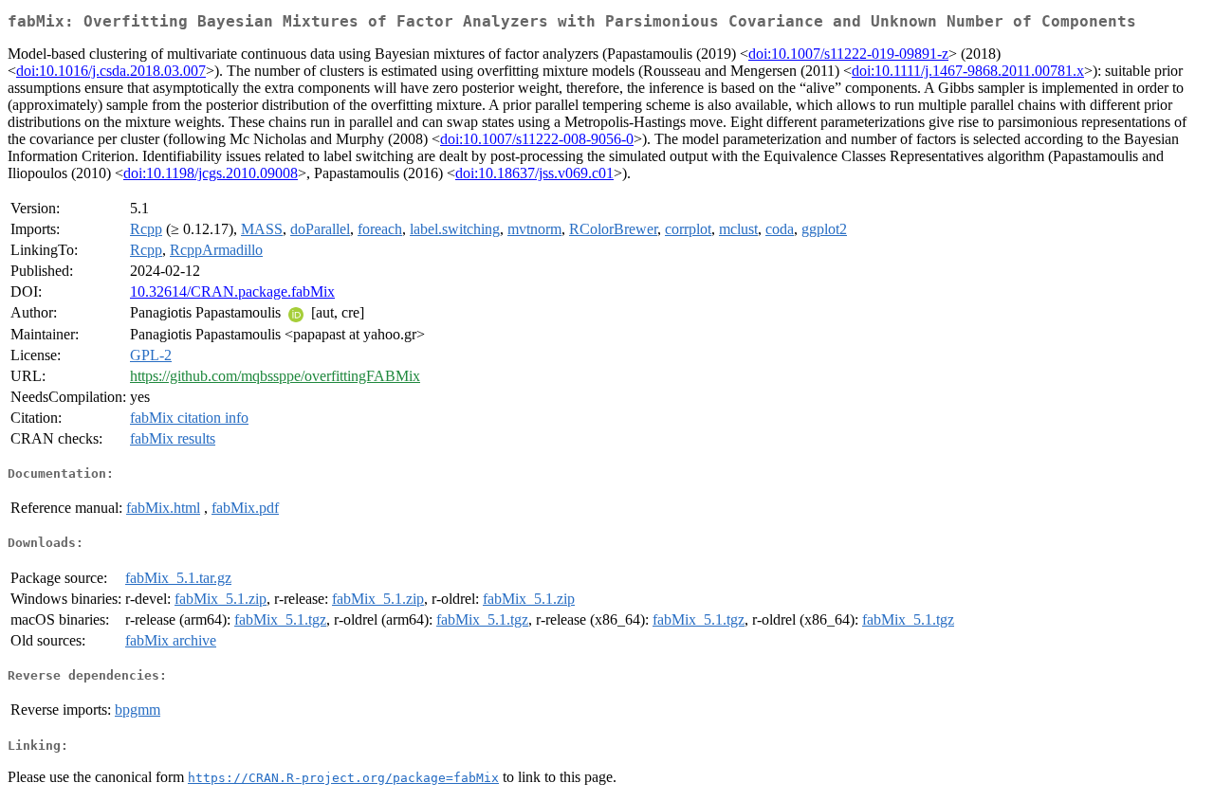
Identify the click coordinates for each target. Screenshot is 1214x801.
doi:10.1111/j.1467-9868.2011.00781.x (968, 71)
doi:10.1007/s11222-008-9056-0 (537, 139)
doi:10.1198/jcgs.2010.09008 (210, 173)
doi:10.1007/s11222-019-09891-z (848, 54)
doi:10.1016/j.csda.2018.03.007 (111, 71)
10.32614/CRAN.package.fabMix (232, 291)
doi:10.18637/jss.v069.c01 (534, 173)
